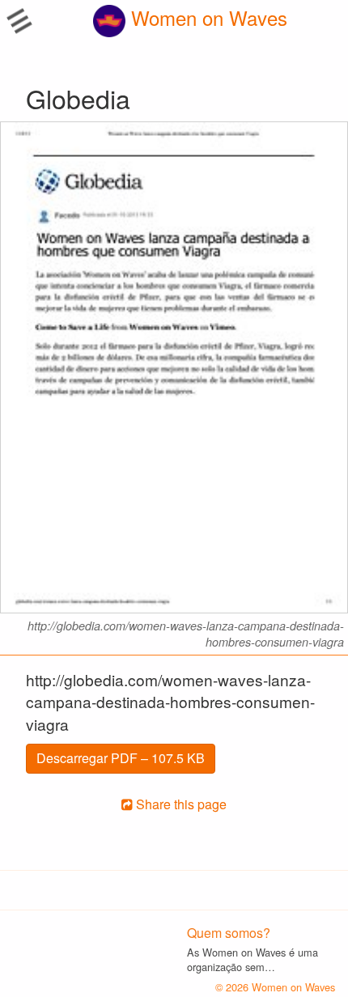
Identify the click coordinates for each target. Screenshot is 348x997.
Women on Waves (206, 17)
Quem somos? (228, 932)
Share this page (180, 804)
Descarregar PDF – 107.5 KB (120, 758)
